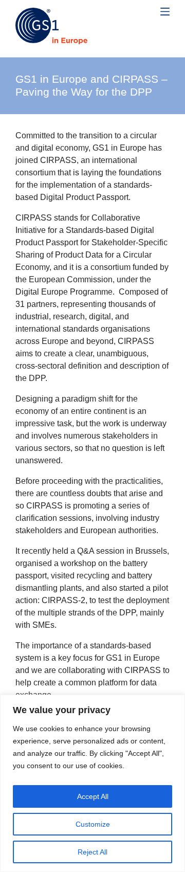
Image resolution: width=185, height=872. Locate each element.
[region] (92, 783)
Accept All (92, 796)
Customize (93, 824)
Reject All (92, 852)
